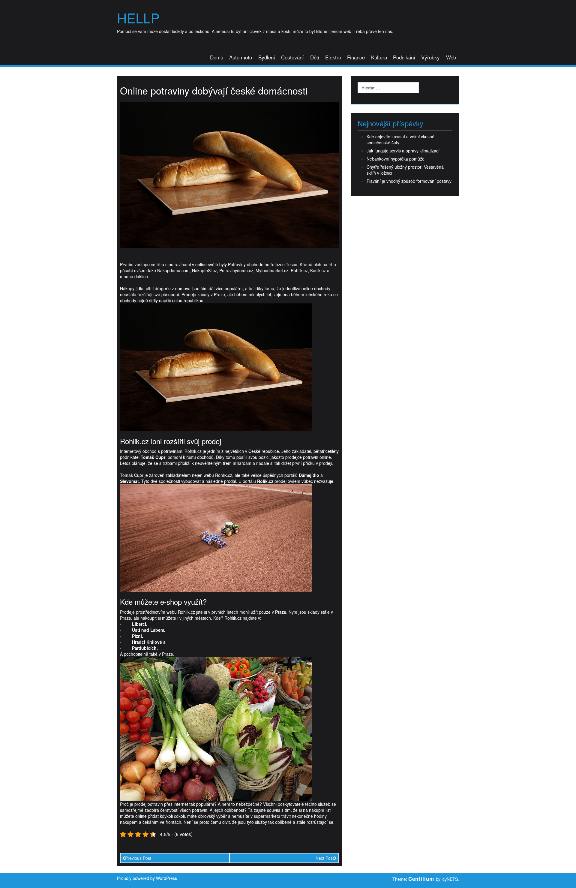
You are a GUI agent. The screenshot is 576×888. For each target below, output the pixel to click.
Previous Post (138, 858)
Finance (356, 57)
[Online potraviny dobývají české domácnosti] (229, 174)
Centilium (421, 878)
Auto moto (240, 57)
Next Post (325, 858)
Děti (314, 57)
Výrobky (430, 57)
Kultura (379, 57)
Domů (216, 57)
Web (451, 57)
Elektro (333, 57)
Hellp (138, 17)
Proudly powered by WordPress (147, 878)
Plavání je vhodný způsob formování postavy (409, 181)
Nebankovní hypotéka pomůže (395, 159)
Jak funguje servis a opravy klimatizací (403, 151)
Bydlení (266, 57)
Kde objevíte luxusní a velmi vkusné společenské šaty (400, 140)
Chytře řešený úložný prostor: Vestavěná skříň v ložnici (405, 170)
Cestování (292, 57)
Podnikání (404, 57)
